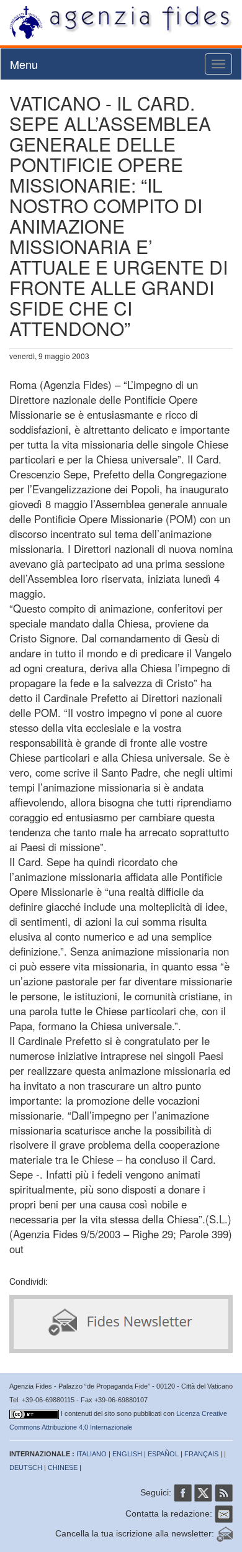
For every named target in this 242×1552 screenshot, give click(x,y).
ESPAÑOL (163, 1454)
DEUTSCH (25, 1467)
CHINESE (63, 1467)
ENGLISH (127, 1454)
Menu (24, 64)
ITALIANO (91, 1454)
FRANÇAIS (201, 1454)
